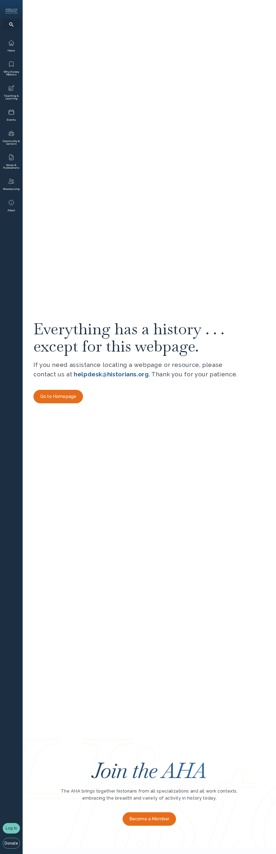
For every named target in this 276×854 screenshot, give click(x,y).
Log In (11, 828)
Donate (11, 843)
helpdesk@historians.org (111, 374)
